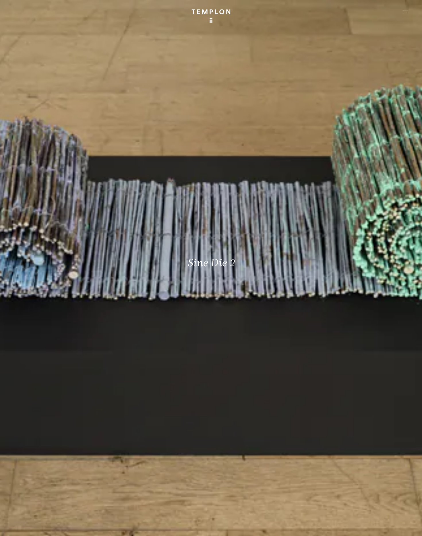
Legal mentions (343, 526)
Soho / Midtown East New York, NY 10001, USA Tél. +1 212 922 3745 (144, 482)
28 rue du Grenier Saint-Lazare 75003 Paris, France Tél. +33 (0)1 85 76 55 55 (47, 482)
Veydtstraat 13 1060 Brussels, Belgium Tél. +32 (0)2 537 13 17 (142, 443)
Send (232, 487)
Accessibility (399, 526)
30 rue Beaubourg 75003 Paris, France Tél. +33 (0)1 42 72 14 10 (38, 443)
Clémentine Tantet (104, 526)
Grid (149, 526)
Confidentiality (372, 526)
